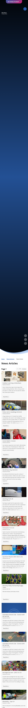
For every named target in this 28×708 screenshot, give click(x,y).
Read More (6, 396)
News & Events (10, 359)
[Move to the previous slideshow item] (25, 335)
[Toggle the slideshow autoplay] (25, 343)
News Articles (19, 359)
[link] (17, 369)
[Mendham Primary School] (4, 7)
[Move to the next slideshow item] (25, 339)
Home (3, 359)
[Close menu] (25, 9)
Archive (24, 369)
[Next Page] (20, 369)
